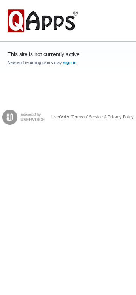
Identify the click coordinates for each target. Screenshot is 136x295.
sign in (70, 62)
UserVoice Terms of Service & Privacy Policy (92, 117)
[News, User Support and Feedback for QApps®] (43, 20)
